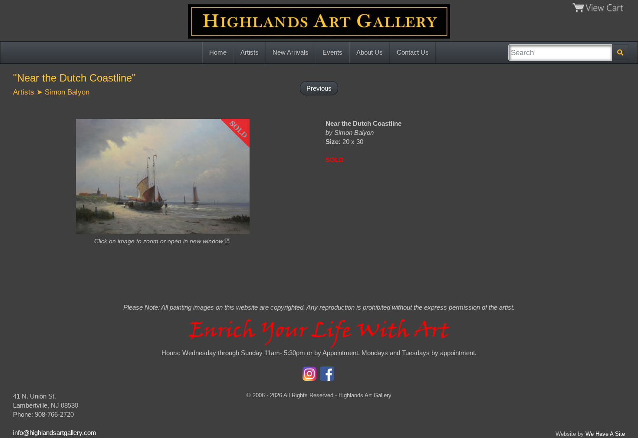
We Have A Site (605, 434)
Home (218, 52)
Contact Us (413, 52)
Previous (319, 88)
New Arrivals (291, 52)
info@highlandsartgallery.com (54, 432)
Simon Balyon (67, 92)
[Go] (620, 52)
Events (332, 52)
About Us (369, 52)
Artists (249, 52)
